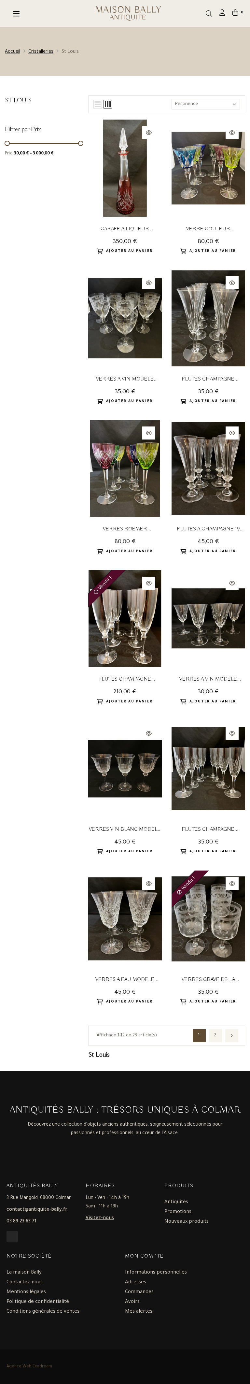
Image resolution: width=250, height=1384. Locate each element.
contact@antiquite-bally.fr (37, 1210)
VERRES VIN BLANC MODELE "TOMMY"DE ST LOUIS (125, 830)
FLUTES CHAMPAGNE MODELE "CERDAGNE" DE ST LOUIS (208, 379)
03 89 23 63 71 (21, 1221)
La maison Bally (24, 1273)
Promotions (177, 1212)
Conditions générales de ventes (43, 1312)
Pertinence (186, 104)
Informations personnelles (156, 1273)
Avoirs (132, 1302)
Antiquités (176, 1202)
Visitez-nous (100, 1218)
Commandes (139, 1292)
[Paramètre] (222, 14)
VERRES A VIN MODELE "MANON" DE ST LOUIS (125, 379)
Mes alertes (138, 1312)
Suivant (232, 1036)
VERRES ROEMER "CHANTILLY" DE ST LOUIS (125, 529)
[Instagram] (12, 1236)
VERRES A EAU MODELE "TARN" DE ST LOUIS (124, 980)
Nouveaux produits (186, 1222)
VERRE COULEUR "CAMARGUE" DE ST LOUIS (208, 229)
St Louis (18, 100)
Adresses (135, 1282)
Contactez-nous (25, 1282)
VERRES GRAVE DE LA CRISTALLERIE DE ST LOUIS (208, 980)
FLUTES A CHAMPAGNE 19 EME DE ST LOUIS (208, 529)
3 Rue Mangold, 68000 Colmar (39, 1198)
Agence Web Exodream (29, 1366)
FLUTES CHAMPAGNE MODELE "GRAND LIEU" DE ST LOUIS (125, 680)
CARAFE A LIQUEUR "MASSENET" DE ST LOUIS (125, 229)
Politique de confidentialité (38, 1302)
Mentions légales (26, 1292)
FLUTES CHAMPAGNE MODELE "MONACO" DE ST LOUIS (208, 830)
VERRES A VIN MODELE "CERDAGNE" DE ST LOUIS (208, 680)
